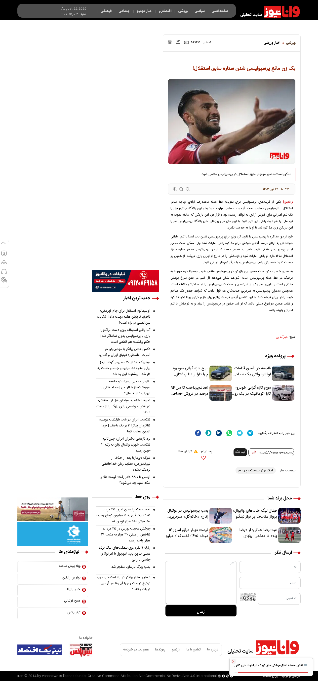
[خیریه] (52, 534)
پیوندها (160, 650)
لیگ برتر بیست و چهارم (255, 470)
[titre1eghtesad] (39, 649)
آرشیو (176, 650)
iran (20, 676)
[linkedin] (219, 433)
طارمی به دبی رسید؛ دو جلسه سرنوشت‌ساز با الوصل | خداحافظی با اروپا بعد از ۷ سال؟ (125, 387)
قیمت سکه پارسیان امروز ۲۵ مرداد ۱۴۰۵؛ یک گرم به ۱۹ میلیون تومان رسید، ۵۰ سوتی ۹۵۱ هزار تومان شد (123, 516)
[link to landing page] (268, 12)
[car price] (4, 273)
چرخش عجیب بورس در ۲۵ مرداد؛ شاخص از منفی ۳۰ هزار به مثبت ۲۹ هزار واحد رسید (125, 535)
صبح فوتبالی (72, 601)
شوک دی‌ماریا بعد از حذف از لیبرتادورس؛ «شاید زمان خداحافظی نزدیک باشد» (126, 464)
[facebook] (198, 433)
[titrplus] (81, 650)
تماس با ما (194, 650)
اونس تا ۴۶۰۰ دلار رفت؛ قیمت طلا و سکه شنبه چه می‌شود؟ (125, 480)
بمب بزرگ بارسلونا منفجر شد (130, 567)
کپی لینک (240, 452)
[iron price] (4, 282)
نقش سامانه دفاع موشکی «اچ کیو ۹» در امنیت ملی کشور (269, 665)
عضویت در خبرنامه (136, 650)
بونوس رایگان (71, 577)
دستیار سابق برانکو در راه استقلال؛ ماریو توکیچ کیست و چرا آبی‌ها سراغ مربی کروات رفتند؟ (123, 583)
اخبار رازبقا (73, 589)
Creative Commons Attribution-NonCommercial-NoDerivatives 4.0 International (152, 676)
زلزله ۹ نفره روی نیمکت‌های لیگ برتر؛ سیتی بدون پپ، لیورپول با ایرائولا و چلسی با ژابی (124, 554)
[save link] (178, 42)
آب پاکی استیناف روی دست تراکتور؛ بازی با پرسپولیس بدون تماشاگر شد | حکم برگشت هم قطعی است (125, 336)
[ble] (208, 433)
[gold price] (4, 264)
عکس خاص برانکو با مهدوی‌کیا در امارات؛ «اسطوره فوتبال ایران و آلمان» (124, 352)
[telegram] (250, 433)
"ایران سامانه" (271, 676)
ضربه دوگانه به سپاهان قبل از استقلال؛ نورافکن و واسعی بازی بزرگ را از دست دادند (123, 407)
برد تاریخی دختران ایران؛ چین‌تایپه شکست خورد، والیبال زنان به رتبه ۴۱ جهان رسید (125, 445)
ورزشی (291, 43)
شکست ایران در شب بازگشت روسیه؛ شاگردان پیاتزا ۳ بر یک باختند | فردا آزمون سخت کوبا (124, 426)
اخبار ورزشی (272, 43)
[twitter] (240, 433)
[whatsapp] (229, 433)
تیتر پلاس (73, 612)
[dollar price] (4, 255)
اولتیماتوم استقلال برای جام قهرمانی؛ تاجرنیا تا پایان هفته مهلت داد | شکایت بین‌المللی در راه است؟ (123, 317)
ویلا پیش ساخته (69, 566)
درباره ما (212, 650)
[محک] (52, 509)
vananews (50, 676)
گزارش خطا (185, 451)
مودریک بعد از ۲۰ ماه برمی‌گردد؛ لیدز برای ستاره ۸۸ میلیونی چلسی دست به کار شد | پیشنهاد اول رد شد (123, 368)
